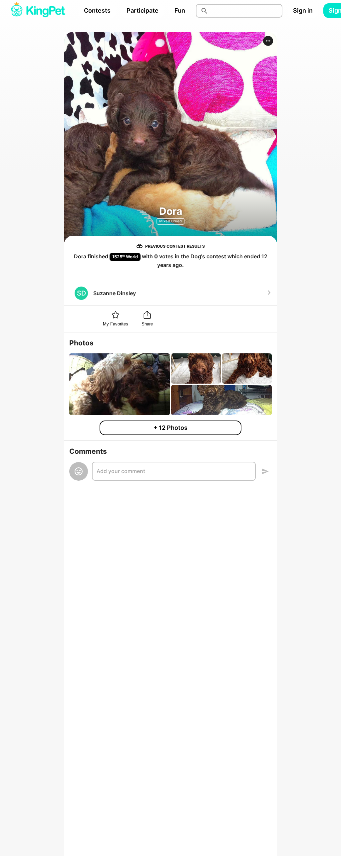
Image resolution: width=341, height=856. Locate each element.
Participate (143, 10)
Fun (179, 10)
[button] (268, 41)
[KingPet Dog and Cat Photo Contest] (38, 10)
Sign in (303, 10)
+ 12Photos (170, 427)
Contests (97, 10)
